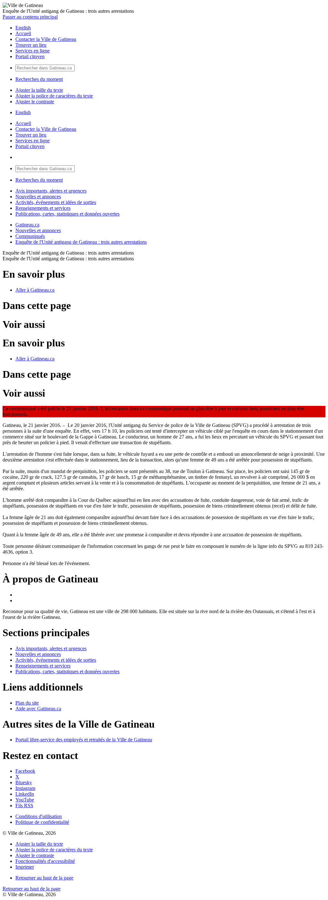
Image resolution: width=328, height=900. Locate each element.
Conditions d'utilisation (38, 816)
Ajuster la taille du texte (39, 90)
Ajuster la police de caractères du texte (54, 96)
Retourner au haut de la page (44, 877)
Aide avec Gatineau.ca (38, 708)
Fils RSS (24, 805)
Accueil (23, 33)
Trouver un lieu (30, 45)
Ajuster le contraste (34, 101)
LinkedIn (24, 794)
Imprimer (24, 867)
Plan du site (27, 703)
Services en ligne (32, 50)
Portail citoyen (30, 56)
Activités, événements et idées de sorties (55, 202)
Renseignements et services (42, 208)
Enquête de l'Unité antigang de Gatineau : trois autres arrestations (81, 242)
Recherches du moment (39, 79)
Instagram (25, 788)
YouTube (24, 799)
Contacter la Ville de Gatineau (45, 39)
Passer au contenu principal (30, 17)
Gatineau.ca (27, 224)
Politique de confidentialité (42, 822)
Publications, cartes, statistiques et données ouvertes (67, 214)
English (23, 27)
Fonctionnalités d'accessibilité (45, 861)
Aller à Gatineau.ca (34, 290)
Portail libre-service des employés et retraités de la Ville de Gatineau (83, 739)
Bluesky (23, 782)
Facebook (25, 771)
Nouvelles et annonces (38, 196)
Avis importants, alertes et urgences (50, 190)
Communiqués (30, 236)
